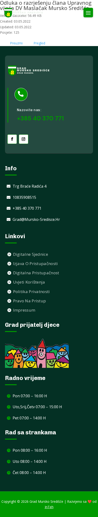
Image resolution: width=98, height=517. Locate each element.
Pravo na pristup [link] (29, 301)
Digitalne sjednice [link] (30, 254)
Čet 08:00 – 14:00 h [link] (29, 472)
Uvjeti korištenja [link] (29, 282)
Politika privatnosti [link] (31, 291)
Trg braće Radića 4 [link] (29, 186)
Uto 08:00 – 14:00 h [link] (30, 461)
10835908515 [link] (24, 197)
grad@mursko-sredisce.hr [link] (36, 219)
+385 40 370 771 (40, 118)
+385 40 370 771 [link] (27, 208)
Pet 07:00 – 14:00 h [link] (29, 418)
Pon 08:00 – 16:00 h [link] (30, 450)
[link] (24, 12)
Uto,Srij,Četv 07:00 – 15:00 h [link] (37, 406)
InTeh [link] (49, 507)
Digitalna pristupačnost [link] (36, 272)
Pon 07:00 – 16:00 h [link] (30, 395)
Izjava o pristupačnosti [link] (35, 263)
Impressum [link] (24, 310)
